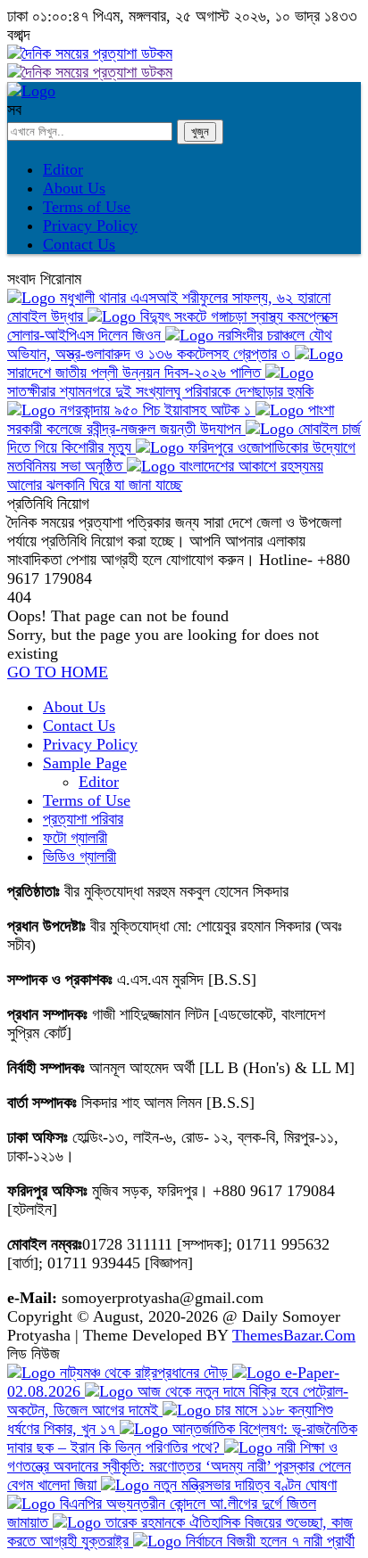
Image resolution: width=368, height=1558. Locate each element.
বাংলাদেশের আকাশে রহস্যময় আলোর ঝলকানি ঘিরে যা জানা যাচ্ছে (165, 475)
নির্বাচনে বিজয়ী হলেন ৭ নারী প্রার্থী (268, 1541)
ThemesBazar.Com (293, 1335)
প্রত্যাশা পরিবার (83, 819)
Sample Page (85, 763)
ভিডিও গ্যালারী (79, 856)
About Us (74, 188)
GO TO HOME (57, 672)
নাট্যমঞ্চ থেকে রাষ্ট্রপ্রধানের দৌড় (143, 1373)
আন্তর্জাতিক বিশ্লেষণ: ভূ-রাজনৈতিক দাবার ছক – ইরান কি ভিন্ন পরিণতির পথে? (182, 1438)
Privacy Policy (90, 225)
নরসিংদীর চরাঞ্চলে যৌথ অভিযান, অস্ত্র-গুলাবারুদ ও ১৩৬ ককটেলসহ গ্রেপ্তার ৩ (169, 344)
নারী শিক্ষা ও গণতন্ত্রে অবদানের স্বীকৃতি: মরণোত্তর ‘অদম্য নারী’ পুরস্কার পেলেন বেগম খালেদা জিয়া (179, 1466)
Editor (63, 169)
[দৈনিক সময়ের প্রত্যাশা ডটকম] (31, 91)
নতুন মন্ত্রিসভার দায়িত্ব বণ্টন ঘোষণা (243, 1485)
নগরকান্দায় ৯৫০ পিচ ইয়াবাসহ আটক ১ (155, 410)
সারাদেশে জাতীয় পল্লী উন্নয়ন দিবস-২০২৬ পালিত (136, 372)
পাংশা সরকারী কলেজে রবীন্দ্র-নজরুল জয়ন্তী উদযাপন (170, 419)
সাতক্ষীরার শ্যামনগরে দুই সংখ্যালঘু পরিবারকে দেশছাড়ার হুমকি (160, 391)
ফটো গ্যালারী (75, 838)
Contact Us (79, 244)
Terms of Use (86, 207)
